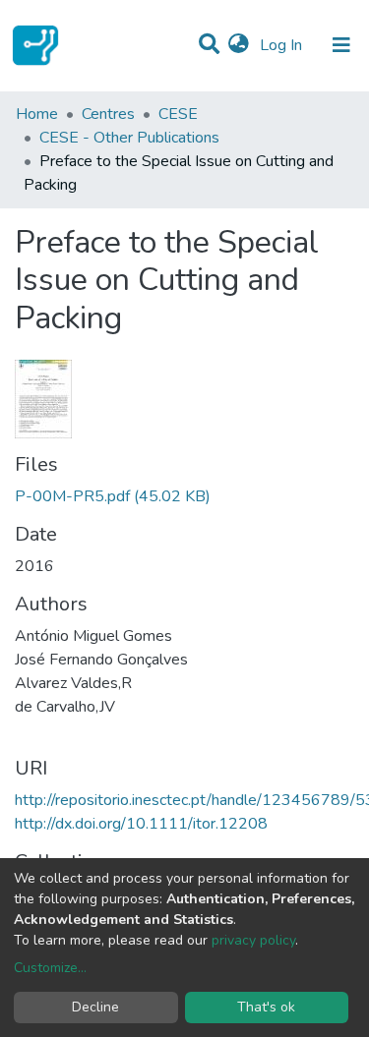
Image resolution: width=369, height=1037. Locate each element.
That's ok (266, 1007)
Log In (283, 45)
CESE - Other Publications (129, 137)
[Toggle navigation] (341, 45)
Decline (95, 1007)
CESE (178, 114)
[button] (238, 45)
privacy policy (253, 940)
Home (37, 114)
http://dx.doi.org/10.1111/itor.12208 (141, 824)
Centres (108, 114)
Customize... (50, 967)
